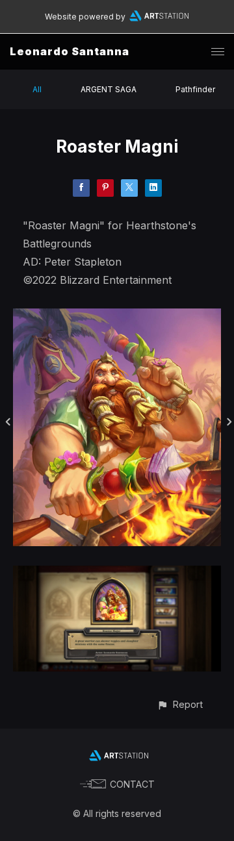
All (37, 89)
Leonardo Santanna (69, 51)
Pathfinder (195, 89)
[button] (179, 704)
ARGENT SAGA (108, 89)
